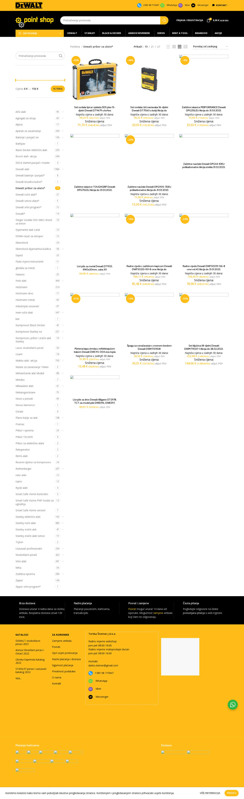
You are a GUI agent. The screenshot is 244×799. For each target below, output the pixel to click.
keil (17, 319)
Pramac (20, 424)
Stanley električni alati (28, 516)
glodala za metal (25, 268)
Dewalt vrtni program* (29, 207)
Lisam (19, 354)
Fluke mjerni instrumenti (29, 261)
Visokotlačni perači (26, 554)
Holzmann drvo (24, 293)
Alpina (19, 124)
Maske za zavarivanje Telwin (32, 367)
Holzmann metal (25, 299)
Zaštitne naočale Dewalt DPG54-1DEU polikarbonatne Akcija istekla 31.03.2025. (203, 165)
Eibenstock (22, 242)
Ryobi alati (22, 487)
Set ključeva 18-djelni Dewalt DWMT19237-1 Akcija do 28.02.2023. (203, 347)
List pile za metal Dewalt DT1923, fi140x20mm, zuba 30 (95, 268)
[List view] (168, 46)
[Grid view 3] (179, 46)
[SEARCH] (164, 20)
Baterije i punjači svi (27, 137)
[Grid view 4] (185, 46)
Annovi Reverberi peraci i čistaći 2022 (30, 651)
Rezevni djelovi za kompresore (33, 462)
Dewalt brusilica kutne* (29, 182)
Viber (187, 5)
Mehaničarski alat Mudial (30, 373)
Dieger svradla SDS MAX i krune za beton (34, 221)
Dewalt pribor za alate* (30, 188)
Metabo (20, 379)
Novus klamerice (25, 405)
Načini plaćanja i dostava (66, 659)
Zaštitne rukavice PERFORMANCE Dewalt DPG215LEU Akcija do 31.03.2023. (204, 109)
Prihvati (231, 793)
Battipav (20, 143)
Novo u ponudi (24, 398)
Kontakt (56, 683)
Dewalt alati (22, 169)
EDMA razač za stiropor (29, 236)
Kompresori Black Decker (30, 325)
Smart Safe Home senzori (30, 510)
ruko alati (21, 475)
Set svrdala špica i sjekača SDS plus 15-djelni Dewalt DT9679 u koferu (94, 109)
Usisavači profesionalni (29, 548)
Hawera (20, 274)
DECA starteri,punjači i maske (33, 162)
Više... (19, 678)
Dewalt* (20, 213)
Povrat (132, 609)
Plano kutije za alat (27, 417)
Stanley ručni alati (26, 523)
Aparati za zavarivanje (28, 131)
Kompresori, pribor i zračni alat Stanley (33, 339)
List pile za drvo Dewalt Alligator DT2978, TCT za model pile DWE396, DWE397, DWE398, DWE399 (95, 403)
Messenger (203, 5)
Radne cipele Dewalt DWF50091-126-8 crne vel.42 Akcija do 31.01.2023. (204, 267)
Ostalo (19, 411)
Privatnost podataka (63, 671)
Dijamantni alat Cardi (28, 229)
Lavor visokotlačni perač (30, 348)
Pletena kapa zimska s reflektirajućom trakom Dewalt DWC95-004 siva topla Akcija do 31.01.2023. (95, 352)
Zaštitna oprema (25, 574)
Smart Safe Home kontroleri (32, 494)
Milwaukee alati (24, 386)
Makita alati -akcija (26, 360)
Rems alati (22, 456)
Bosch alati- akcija (26, 156)
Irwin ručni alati (24, 312)
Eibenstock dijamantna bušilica (33, 249)
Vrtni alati (21, 561)
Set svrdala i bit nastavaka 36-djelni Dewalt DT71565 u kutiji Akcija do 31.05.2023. (149, 110)
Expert (19, 255)
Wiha (18, 567)
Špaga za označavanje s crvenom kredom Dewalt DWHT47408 (149, 347)
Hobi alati (21, 280)
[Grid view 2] (174, 46)
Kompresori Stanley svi (29, 331)
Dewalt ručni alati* (26, 194)
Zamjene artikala (61, 640)
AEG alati (21, 111)
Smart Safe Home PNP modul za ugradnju (35, 502)
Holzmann (21, 287)
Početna (75, 46)
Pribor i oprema (25, 430)
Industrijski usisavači (27, 306)
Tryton (19, 542)
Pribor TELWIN (24, 437)
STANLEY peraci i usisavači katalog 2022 (31, 670)
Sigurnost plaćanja (62, 665)
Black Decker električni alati (31, 150)
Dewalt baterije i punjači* (30, 175)
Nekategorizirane (25, 392)
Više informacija (210, 793)
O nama (56, 677)
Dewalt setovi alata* (27, 200)
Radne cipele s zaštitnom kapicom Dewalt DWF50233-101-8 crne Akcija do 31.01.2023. (149, 269)
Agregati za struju (26, 118)
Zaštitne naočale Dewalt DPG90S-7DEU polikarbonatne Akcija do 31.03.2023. (149, 188)
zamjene (158, 613)
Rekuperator (23, 449)
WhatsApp (172, 5)
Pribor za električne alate (30, 443)
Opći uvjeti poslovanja (65, 653)
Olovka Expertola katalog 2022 (30, 661)
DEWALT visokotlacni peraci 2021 (28, 642)
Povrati (56, 647)
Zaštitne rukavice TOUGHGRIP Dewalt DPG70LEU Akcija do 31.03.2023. (94, 188)
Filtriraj (57, 88)
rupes (19, 481)
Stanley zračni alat (26, 529)
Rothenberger (23, 468)
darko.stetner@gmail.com (103, 665)
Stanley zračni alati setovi (30, 536)
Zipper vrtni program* (28, 586)
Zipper (19, 580)
